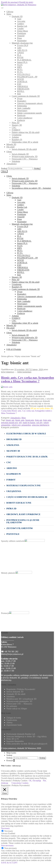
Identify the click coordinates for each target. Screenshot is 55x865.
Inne (19, 94)
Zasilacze (21, 120)
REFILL (20, 91)
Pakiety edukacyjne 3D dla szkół (25, 132)
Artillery (20, 24)
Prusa (19, 38)
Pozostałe (12, 534)
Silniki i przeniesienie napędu (29, 113)
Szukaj (37, 169)
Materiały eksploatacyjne (22, 43)
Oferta (9, 151)
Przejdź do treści (26, 2)
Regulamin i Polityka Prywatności (20, 689)
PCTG (20, 72)
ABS (19, 48)
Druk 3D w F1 (12, 739)
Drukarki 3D (17, 16)
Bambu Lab (22, 26)
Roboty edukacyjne (18, 503)
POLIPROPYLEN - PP (27, 77)
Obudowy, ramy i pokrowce (23, 514)
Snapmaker (22, 40)
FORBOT (16, 130)
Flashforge (21, 33)
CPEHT (20, 53)
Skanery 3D (17, 125)
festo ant (38, 420)
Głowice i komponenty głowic (30, 103)
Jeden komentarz (24, 372)
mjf (20, 422)
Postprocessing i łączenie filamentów (22, 521)
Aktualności (11, 164)
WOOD (20, 79)
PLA (19, 55)
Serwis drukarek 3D (20, 154)
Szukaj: (4, 168)
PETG (20, 69)
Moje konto (11, 753)
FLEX (20, 65)
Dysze (19, 98)
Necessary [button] (5, 828)
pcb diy (39, 422)
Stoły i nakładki (23, 108)
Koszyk (10, 760)
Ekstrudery (21, 101)
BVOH (20, 57)
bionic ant (10, 420)
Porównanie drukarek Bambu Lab (20, 734)
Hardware (21, 115)
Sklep (8, 14)
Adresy (9, 722)
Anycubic (21, 21)
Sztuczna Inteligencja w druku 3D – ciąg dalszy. (26, 736)
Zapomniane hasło (14, 725)
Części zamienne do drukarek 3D (26, 96)
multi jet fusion (29, 422)
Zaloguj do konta (13, 718)
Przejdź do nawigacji (10, 2)
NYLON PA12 (23, 74)
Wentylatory (22, 110)
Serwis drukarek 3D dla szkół (24, 149)
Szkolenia (16, 161)
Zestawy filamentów (19, 528)
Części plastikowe (24, 118)
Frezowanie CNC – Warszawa (25, 159)
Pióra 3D (15, 123)
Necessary (8, 831)
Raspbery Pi (17, 139)
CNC (14, 127)
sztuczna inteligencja (40, 425)
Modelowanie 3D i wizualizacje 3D (21, 699)
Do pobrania (11, 706)
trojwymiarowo (7, 372)
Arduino (15, 137)
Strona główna (7, 356)
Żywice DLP (22, 45)
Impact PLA (22, 62)
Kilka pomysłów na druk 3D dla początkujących (26, 744)
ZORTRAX (22, 81)
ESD (19, 84)
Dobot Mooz (22, 31)
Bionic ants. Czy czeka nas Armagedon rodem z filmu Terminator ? (27, 379)
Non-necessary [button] (7, 845)
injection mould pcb (9, 422)
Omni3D (21, 36)
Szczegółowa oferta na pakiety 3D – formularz (31, 188)
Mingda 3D (11, 144)
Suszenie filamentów (15, 741)
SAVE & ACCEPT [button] (9, 863)
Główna (9, 11)
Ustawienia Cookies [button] (19, 783)
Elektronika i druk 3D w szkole (25, 142)
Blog (23, 418)
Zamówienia (11, 720)
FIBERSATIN (23, 89)
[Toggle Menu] (2, 7)
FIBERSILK (22, 86)
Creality (20, 28)
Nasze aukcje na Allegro (16, 708)
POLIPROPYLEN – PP (27, 258)
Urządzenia (16, 135)
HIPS (19, 67)
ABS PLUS (22, 50)
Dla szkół (10, 147)
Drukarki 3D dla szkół (15, 694)
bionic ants (19, 420)
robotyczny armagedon (21, 425)
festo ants (47, 420)
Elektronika (22, 106)
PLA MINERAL (24, 60)
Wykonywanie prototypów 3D (25, 156)
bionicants (29, 420)
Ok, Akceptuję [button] (35, 780)
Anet (19, 19)
